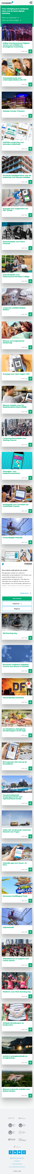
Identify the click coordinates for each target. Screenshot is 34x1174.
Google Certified (22, 1139)
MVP (11, 1132)
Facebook (11, 1152)
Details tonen (24, 593)
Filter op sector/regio (10, 20)
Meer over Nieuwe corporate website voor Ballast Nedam (17, 1084)
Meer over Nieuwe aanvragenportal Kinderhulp (17, 335)
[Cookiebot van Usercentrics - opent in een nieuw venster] (24, 564)
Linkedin (15, 1152)
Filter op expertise (9, 18)
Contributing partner (22, 1132)
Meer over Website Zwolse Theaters (17, 105)
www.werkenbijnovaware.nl (17, 1167)
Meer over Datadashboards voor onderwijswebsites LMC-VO (17, 72)
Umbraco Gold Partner (11, 1125)
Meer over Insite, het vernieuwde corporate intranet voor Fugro (17, 824)
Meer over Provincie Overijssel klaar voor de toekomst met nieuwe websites (17, 170)
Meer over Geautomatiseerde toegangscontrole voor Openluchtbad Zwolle (17, 790)
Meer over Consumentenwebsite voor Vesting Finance (17, 433)
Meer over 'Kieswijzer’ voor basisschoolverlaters (17, 466)
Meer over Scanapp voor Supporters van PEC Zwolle (17, 203)
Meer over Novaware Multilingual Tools (17, 890)
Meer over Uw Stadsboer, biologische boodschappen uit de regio (17, 723)
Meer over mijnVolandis (17, 921)
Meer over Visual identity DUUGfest (17, 691)
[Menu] (30, 2)
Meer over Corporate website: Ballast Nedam (17, 302)
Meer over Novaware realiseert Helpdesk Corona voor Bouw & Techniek (17, 659)
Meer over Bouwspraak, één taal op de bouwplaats (17, 756)
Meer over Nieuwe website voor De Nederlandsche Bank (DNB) (17, 400)
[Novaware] (7, 2)
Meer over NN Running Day (17, 627)
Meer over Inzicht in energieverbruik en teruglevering (17, 1050)
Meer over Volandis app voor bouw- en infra (17, 857)
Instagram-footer (24, 1152)
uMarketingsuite (22, 1118)
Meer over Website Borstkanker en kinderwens (17, 1017)
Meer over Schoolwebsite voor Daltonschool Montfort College (17, 269)
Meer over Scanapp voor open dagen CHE (17, 367)
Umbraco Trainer (22, 1125)
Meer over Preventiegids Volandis (17, 531)
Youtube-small (19, 1152)
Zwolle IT (11, 1118)
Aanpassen (16, 603)
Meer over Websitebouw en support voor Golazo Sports (17, 953)
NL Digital (17, 1147)
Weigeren (17, 609)
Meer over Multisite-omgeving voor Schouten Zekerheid (17, 137)
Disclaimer (17, 1161)
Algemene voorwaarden (17, 1158)
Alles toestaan (17, 598)
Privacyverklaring (17, 1164)
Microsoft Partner (11, 1139)
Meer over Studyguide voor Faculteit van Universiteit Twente (17, 499)
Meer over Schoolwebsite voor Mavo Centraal (17, 236)
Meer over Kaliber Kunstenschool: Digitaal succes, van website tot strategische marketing (17, 38)
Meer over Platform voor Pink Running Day (17, 985)
